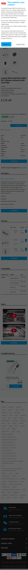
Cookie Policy (6, 28)
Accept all (6, 44)
